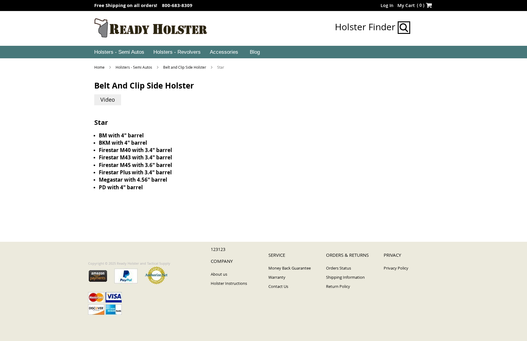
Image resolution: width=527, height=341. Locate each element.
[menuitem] (119, 52)
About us (219, 274)
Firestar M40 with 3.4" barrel (135, 150)
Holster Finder (366, 27)
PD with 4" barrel (121, 187)
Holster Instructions (229, 283)
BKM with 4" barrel (123, 142)
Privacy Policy (396, 268)
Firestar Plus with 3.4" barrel (135, 172)
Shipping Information (345, 277)
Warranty (276, 277)
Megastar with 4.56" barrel (133, 179)
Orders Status (338, 268)
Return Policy (338, 286)
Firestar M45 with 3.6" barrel (135, 165)
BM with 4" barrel (121, 135)
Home (100, 67)
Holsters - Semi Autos (134, 67)
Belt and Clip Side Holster (185, 67)
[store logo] (150, 28)
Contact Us (278, 286)
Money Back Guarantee (289, 268)
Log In (387, 5)
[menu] (263, 52)
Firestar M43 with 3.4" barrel (135, 157)
